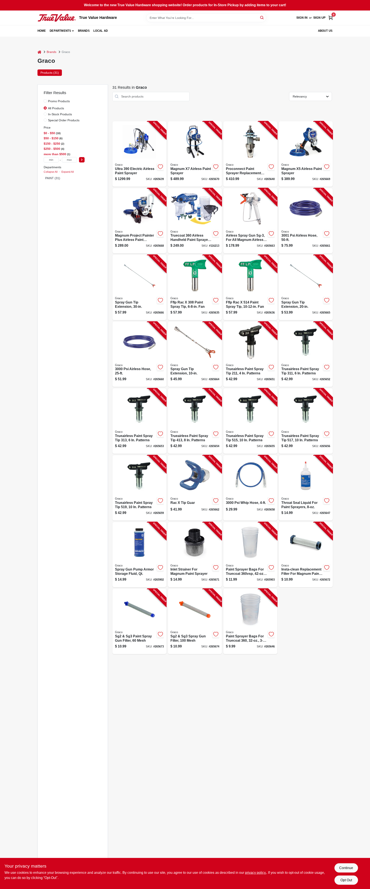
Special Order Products (63, 120)
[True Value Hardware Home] (56, 18)
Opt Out (346, 880)
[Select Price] (82, 159)
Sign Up (319, 17)
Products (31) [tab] (49, 72)
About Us (325, 30)
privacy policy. (255, 872)
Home (41, 30)
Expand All (67, 171)
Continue (346, 868)
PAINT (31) (52, 178)
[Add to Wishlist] (160, 166)
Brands (84, 30)
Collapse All (51, 171)
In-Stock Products (60, 114)
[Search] (262, 17)
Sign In (301, 17)
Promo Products (59, 101)
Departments (60, 30)
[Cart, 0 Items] (330, 17)
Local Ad (100, 30)
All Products (56, 108)
